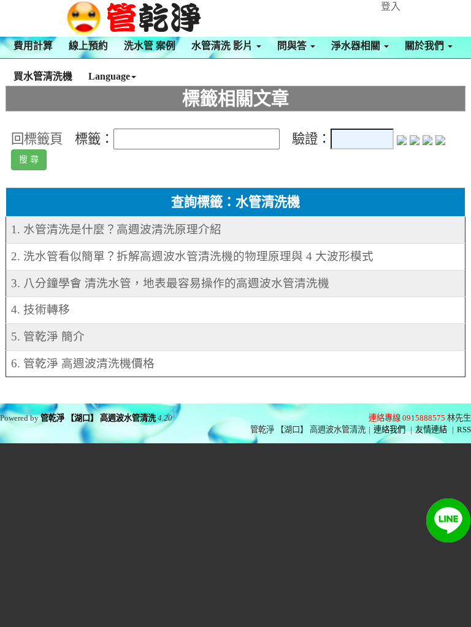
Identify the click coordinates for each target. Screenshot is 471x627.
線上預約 (88, 45)
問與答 (293, 45)
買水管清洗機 (42, 76)
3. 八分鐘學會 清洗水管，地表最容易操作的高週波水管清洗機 (170, 283)
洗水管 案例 (149, 45)
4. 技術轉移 (40, 309)
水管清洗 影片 (223, 45)
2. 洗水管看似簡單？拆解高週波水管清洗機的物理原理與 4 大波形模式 (192, 256)
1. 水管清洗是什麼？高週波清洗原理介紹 (116, 229)
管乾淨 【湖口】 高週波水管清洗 (98, 417)
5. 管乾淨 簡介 (48, 336)
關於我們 (425, 45)
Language (109, 76)
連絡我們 (389, 429)
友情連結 (431, 429)
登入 (390, 6)
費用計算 (33, 45)
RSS (464, 429)
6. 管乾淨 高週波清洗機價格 (83, 363)
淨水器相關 (357, 45)
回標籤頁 (37, 139)
